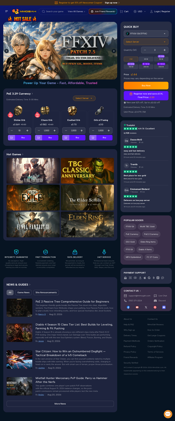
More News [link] (60, 403)
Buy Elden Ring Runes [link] (100, 228)
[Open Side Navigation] (6, 11)
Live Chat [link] (163, 296)
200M (146, 67)
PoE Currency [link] (20, 201)
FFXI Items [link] (46, 228)
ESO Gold (130, 242)
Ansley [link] (41, 395)
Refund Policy (130, 346)
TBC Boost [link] (100, 174)
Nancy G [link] (42, 314)
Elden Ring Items (148, 242)
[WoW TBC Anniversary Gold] (60, 47)
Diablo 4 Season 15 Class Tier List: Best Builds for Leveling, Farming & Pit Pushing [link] (74, 326)
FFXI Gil (129, 249)
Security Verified (131, 363)
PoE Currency (132, 234)
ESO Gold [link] (74, 201)
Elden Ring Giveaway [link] (87, 234)
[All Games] (146, 33)
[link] (15, 11)
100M (131, 67)
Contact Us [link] (131, 291)
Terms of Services (156, 352)
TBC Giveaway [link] (87, 180)
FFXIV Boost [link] (46, 174)
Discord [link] (162, 300)
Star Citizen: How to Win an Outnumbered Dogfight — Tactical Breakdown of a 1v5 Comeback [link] (71, 353)
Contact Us (153, 319)
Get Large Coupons (156, 335)
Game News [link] (23, 292)
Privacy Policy (130, 352)
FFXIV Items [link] (20, 180)
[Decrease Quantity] (11, 130)
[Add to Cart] (11, 137)
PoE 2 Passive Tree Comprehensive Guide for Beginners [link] (72, 301)
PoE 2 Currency (151, 234)
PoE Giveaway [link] (46, 207)
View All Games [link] (75, 11)
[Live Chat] (168, 414)
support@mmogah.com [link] (139, 296)
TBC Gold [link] (74, 174)
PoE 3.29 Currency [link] (19, 93)
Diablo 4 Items (145, 249)
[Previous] (6, 51)
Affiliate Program (155, 357)
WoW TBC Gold (147, 226)
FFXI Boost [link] (33, 234)
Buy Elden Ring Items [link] (74, 228)
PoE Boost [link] (20, 207)
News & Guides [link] (17, 284)
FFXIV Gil (130, 226)
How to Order (154, 330)
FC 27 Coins (152, 257)
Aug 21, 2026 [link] (55, 314)
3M (131, 59)
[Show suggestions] (164, 33)
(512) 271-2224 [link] (135, 300)
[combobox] (146, 33)
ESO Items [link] (100, 201)
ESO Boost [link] (87, 207)
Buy (23, 137)
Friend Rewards (131, 357)
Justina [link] (41, 368)
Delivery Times (130, 335)
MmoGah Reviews (156, 324)
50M (161, 59)
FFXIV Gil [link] (20, 174)
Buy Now (146, 85)
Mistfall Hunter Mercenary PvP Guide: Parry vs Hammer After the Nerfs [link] (71, 380)
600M (161, 67)
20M (146, 59)
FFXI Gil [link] (20, 228)
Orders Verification (156, 341)
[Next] (114, 51)
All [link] (10, 292)
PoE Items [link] (45, 201)
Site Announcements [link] (46, 292)
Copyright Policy (155, 346)
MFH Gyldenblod (133, 257)
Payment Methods (132, 341)
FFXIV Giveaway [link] (46, 180)
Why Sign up (129, 330)
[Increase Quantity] (27, 130)
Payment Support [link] (135, 272)
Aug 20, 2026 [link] (54, 394)
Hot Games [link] (14, 154)
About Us (128, 319)
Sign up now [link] (111, 2)
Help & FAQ (129, 324)
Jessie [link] (41, 341)
